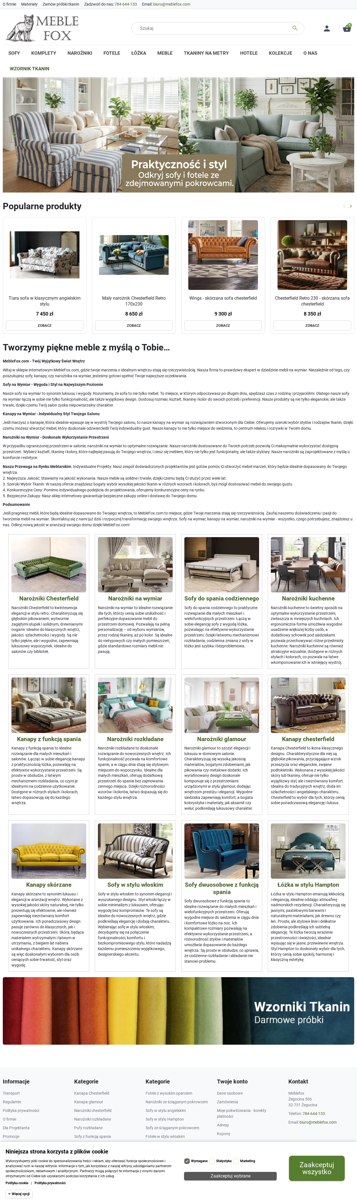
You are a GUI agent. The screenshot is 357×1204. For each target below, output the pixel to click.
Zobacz (45, 325)
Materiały (29, 4)
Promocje (11, 1136)
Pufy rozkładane (88, 1128)
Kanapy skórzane (48, 884)
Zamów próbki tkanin (61, 4)
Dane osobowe (230, 1093)
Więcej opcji (21, 1194)
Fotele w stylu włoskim (165, 1136)
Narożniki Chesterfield (49, 598)
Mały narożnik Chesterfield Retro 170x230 (134, 301)
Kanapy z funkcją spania (49, 739)
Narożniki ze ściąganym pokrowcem (177, 1102)
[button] (347, 28)
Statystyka (223, 1161)
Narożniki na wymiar (135, 598)
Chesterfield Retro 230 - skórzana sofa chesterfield (312, 301)
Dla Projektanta (16, 1128)
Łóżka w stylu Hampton (308, 884)
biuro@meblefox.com (171, 4)
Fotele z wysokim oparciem (169, 1093)
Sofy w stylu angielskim (166, 1110)
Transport (11, 1093)
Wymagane (199, 1161)
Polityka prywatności (50, 1183)
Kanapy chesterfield (308, 739)
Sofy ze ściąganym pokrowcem (172, 1128)
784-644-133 (126, 4)
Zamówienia (227, 1102)
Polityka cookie (17, 1183)
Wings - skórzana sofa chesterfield (223, 298)
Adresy (223, 1125)
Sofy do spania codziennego (221, 598)
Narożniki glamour (221, 739)
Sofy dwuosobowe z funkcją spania (222, 888)
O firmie (9, 4)
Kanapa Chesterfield (91, 1093)
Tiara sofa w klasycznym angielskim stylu (45, 301)
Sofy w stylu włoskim (135, 884)
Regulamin (12, 1102)
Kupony (223, 1133)
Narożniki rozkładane (135, 739)
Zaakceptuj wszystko (317, 1168)
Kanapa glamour (88, 1102)
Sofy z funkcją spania (92, 1136)
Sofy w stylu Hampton (165, 1119)
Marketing (247, 1161)
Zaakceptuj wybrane (230, 1176)
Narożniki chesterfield (93, 1110)
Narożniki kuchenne (308, 598)
